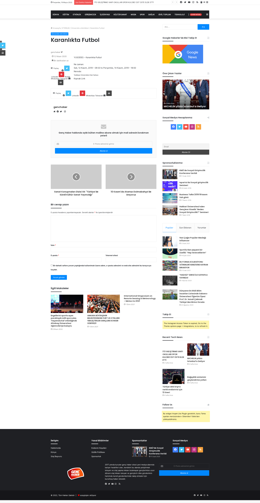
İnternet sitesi (112, 255)
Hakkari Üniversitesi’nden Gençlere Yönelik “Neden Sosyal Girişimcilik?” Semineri (194, 209)
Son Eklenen (185, 227)
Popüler (169, 227)
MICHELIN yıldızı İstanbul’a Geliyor (185, 106)
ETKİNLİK (77, 14)
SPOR (142, 14)
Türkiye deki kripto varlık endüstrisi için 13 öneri (172, 389)
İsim (53, 245)
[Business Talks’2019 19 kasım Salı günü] (169, 198)
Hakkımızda (56, 448)
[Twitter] (61, 111)
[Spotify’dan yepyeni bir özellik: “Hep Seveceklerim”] (169, 253)
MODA (133, 14)
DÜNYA (56, 14)
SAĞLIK (151, 14)
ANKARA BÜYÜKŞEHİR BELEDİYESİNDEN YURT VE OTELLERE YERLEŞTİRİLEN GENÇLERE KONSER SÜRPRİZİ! (103, 319)
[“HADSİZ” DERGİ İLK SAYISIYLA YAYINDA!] (169, 280)
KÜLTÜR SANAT (120, 14)
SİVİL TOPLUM (164, 14)
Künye (53, 452)
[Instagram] (116, 484)
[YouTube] (113, 484)
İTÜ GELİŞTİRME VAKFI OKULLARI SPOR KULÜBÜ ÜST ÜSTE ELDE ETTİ (173, 355)
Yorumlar (201, 227)
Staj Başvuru (56, 456)
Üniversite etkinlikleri (80, 28)
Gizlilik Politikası (98, 452)
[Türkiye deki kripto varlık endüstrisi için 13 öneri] (173, 376)
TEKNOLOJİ (180, 14)
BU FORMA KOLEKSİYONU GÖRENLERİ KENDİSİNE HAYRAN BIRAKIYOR (193, 265)
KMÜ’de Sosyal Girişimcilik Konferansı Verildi (192, 172)
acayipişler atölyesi (88, 495)
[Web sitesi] (55, 111)
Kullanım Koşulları (98, 448)
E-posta (55, 255)
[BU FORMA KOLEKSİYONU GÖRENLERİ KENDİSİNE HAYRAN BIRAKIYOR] (169, 266)
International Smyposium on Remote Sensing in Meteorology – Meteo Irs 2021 (140, 298)
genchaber (55, 52)
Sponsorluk (96, 456)
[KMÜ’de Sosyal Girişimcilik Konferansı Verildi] (169, 174)
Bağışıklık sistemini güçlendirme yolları (197, 378)
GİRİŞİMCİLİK (90, 14)
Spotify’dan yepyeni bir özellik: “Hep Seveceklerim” (192, 251)
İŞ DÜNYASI (105, 14)
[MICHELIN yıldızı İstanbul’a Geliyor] (198, 349)
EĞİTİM (66, 14)
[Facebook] (58, 111)
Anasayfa (56, 28)
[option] (185, 94)
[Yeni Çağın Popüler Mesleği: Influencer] (169, 241)
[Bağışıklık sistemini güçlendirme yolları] (198, 371)
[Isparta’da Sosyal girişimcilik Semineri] (169, 186)
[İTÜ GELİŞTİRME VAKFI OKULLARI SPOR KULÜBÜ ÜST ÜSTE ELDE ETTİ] (173, 346)
